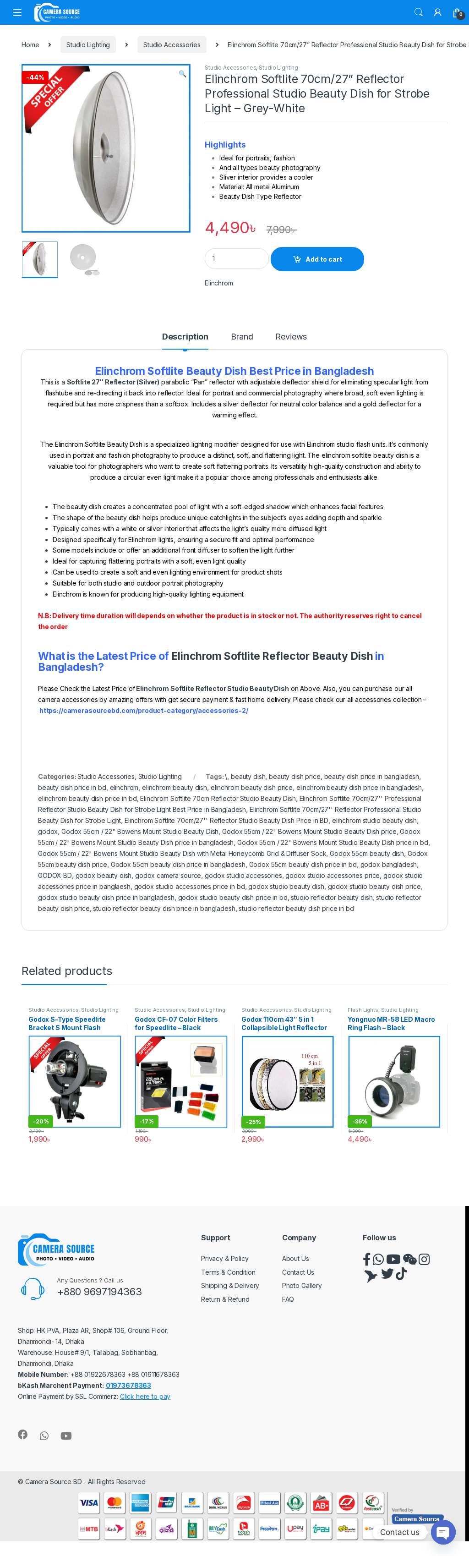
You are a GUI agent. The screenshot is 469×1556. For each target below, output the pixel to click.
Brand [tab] (242, 337)
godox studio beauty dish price (374, 886)
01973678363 (128, 1385)
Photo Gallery (302, 1285)
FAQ (288, 1299)
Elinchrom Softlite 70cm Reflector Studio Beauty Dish (218, 798)
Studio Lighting (88, 45)
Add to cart (323, 259)
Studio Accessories (171, 45)
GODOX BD (55, 875)
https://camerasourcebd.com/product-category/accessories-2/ (143, 710)
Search (419, 12)
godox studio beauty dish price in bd (233, 897)
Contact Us (298, 1272)
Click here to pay (145, 1396)
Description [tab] (185, 337)
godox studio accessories (243, 875)
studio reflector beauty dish (331, 897)
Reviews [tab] (291, 337)
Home (30, 45)
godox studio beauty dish (286, 886)
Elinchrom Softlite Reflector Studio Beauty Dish (212, 688)
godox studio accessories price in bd (189, 886)
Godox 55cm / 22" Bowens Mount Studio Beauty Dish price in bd (332, 842)
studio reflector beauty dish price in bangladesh (164, 908)
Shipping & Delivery (230, 1285)
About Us (295, 1258)
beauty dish (248, 776)
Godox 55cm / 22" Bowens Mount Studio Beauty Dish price (309, 831)
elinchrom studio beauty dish (374, 820)
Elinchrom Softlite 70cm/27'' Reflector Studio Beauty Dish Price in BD (226, 820)
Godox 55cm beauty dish (367, 853)
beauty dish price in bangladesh (372, 776)
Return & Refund (225, 1299)
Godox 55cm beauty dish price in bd (303, 864)
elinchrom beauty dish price (252, 787)
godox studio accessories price (332, 875)
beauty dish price (295, 776)
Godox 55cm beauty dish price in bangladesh (178, 864)
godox (48, 831)
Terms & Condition (228, 1272)
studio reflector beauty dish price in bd (296, 908)
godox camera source (168, 875)
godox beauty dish (104, 875)
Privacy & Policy (225, 1258)
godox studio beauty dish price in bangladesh (106, 897)
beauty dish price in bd (72, 787)
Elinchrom (219, 283)
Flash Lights (363, 1010)
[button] (182, 73)
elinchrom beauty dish (174, 787)
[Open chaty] (443, 1532)
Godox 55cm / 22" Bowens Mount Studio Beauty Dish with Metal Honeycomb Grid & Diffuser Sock (182, 853)
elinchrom (124, 787)
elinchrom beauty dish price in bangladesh (359, 787)
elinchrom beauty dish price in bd (87, 798)
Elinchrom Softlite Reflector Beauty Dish (272, 656)
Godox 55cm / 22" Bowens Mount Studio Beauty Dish (139, 831)
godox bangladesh (388, 864)
